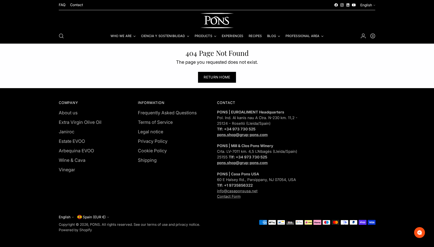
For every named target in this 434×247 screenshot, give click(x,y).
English (366, 5)
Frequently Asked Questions (167, 112)
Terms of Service (155, 122)
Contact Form (229, 196)
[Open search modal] (61, 35)
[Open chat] (419, 232)
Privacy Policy (152, 141)
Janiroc (66, 131)
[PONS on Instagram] (342, 5)
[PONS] (217, 20)
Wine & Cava (72, 160)
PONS (95, 224)
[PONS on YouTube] (354, 5)
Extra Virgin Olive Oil (80, 122)
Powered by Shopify (75, 230)
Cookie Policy (152, 150)
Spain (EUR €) (94, 217)
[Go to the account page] (363, 35)
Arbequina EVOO (76, 150)
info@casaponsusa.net (237, 191)
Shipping (147, 160)
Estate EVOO (72, 141)
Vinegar (67, 169)
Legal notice (150, 131)
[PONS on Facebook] (336, 5)
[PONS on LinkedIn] (348, 5)
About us (68, 112)
